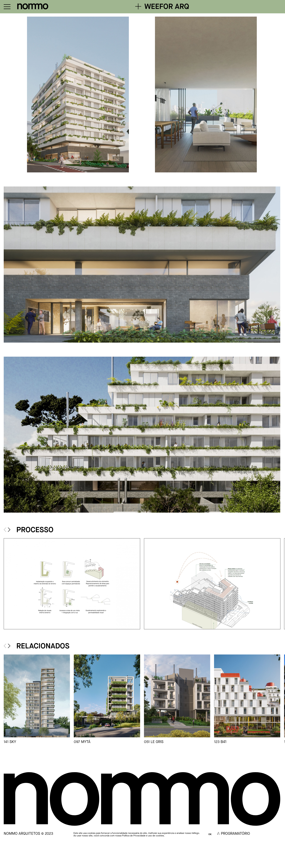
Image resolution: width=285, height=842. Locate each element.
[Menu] (7, 6)
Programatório (235, 833)
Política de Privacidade (133, 835)
